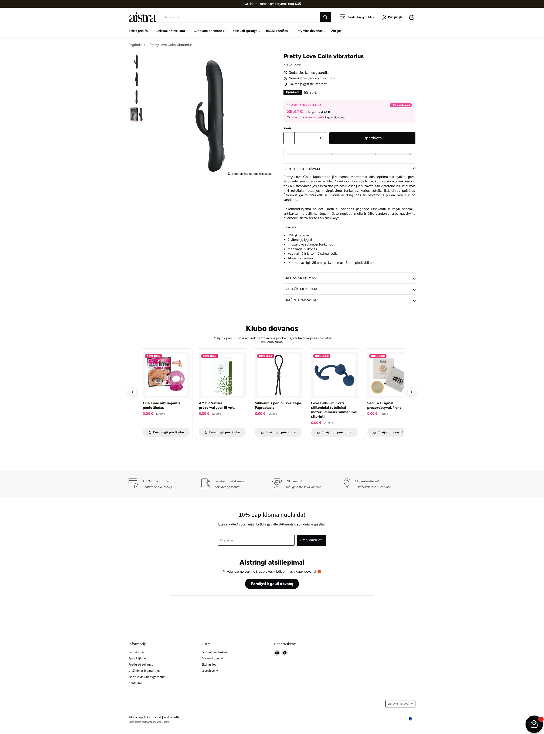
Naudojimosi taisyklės (166, 717)
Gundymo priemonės (209, 30)
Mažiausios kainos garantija (147, 677)
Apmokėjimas (137, 658)
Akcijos (336, 30)
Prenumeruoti (311, 540)
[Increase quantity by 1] (320, 138)
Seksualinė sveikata (171, 30)
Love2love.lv (209, 671)
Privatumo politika (139, 717)
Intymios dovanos (309, 30)
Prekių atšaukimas (141, 664)
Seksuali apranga (245, 30)
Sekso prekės (138, 30)
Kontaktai (135, 683)
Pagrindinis (137, 45)
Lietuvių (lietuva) (398, 704)
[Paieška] (325, 17)
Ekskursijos (208, 664)
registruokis (316, 117)
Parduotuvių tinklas (214, 652)
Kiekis (287, 128)
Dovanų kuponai (212, 658)
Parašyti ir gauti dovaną (272, 583)
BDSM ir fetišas (277, 30)
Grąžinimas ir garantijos (144, 671)
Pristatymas (136, 652)
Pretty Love (292, 64)
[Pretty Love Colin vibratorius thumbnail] (136, 61)
